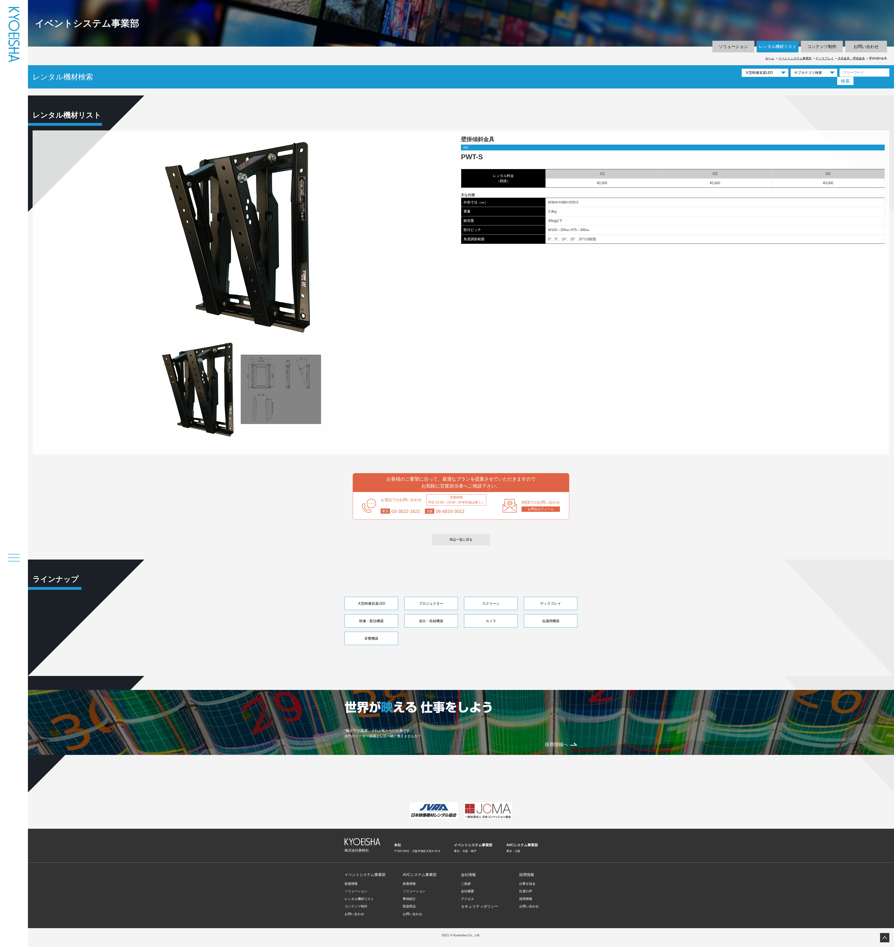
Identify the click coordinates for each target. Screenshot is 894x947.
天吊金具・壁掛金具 (851, 58)
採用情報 (526, 875)
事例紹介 (409, 899)
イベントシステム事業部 (795, 58)
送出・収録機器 (431, 621)
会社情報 (468, 875)
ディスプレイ (825, 58)
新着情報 (351, 884)
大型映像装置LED (371, 603)
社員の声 (525, 891)
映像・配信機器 (371, 621)
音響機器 (371, 638)
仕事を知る (527, 884)
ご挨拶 (466, 884)
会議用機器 (550, 621)
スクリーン (491, 603)
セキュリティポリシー (479, 906)
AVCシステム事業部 (420, 875)
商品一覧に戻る (461, 539)
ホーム (769, 58)
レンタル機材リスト (777, 46)
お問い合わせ (866, 46)
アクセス (467, 899)
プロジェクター (431, 603)
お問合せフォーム (541, 509)
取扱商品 (409, 906)
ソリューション (733, 46)
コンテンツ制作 (821, 46)
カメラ (491, 621)
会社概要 (467, 891)
